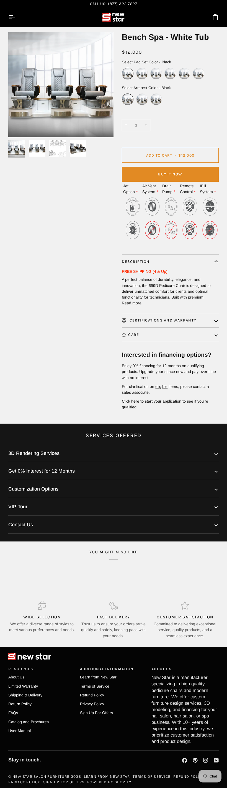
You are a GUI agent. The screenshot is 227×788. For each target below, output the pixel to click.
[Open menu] (16, 17)
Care (133, 334)
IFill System (206, 189)
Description (135, 261)
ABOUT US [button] (161, 669)
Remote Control (187, 189)
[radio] (127, 73)
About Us (16, 677)
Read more (131, 303)
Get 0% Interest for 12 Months (41, 471)
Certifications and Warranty (162, 320)
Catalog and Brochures (28, 722)
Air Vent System (149, 189)
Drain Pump (167, 189)
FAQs (13, 713)
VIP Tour (17, 506)
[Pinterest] (195, 760)
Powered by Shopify (109, 782)
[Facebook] (184, 760)
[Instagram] (205, 760)
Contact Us (20, 524)
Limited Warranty (23, 686)
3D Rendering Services (34, 453)
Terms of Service (94, 686)
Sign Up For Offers (96, 713)
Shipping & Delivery (25, 695)
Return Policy (20, 704)
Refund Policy (92, 695)
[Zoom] (19, 127)
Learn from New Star (98, 677)
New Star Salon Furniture (41, 776)
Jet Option (129, 189)
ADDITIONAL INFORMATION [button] (106, 669)
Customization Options (33, 489)
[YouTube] (216, 760)
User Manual (19, 731)
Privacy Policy (92, 704)
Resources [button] (20, 669)
